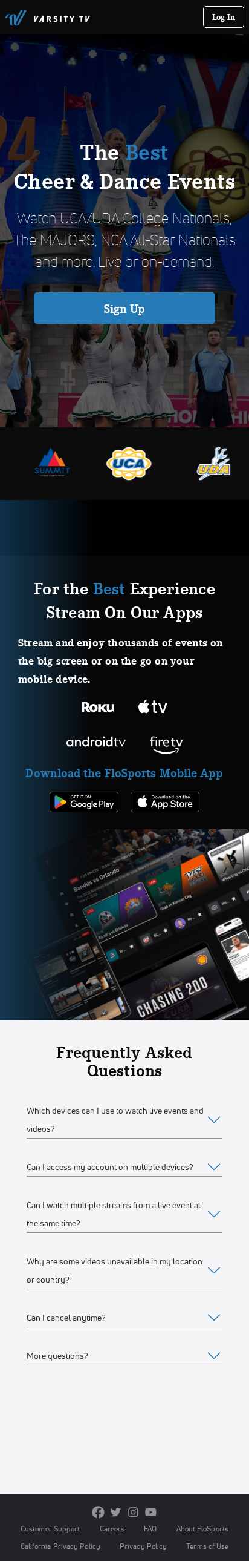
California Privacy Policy (60, 1546)
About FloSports (202, 1528)
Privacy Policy (143, 1546)
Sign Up (125, 309)
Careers (112, 1528)
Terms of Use (207, 1546)
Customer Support (50, 1528)
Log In (224, 17)
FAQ (150, 1528)
